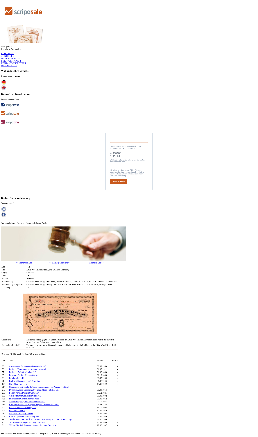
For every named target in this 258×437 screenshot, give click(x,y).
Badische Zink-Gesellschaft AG (22, 372)
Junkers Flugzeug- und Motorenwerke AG (27, 402)
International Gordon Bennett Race (24, 399)
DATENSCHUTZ (9, 65)
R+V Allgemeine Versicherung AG (24, 416)
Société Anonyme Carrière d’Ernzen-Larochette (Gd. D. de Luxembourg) (40, 419)
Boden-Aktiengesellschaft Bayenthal (24, 381)
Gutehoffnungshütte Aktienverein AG (25, 396)
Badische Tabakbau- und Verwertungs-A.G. (27, 369)
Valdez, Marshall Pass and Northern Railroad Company (32, 425)
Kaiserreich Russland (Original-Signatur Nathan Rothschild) (34, 404)
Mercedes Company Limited (21, 413)
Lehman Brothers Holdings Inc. (22, 407)
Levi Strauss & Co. (17, 410)
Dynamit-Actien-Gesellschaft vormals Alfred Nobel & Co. (34, 390)
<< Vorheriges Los (24, 263)
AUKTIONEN (7, 56)
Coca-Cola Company (18, 384)
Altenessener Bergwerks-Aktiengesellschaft (27, 366)
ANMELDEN (118, 181)
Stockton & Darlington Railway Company (27, 422)
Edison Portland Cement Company (24, 393)
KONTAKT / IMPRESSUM (13, 63)
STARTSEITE (7, 53)
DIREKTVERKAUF (10, 58)
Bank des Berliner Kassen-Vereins (23, 375)
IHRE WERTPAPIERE (11, 61)
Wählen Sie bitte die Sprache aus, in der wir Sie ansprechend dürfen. (127, 161)
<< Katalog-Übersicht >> (60, 263)
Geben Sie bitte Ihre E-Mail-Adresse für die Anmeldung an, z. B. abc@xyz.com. (125, 148)
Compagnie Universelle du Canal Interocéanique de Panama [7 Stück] (39, 387)
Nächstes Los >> (96, 263)
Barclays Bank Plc (17, 378)
